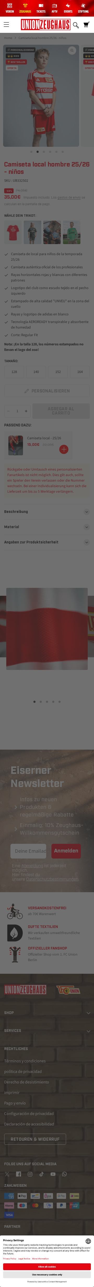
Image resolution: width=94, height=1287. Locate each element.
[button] (6, 24)
